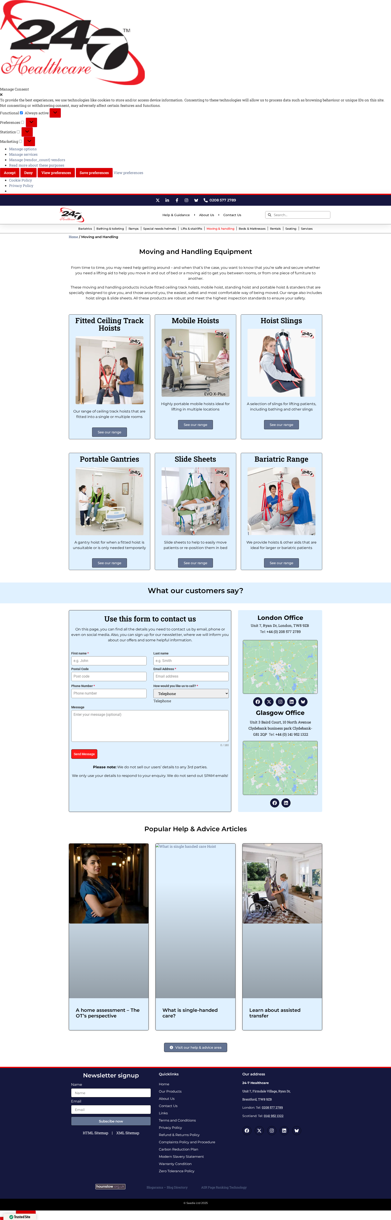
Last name (161, 653)
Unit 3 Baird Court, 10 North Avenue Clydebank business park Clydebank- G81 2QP (280, 728)
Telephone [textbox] (162, 700)
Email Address (164, 669)
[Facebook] (257, 701)
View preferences (56, 172)
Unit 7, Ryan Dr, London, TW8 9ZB (280, 625)
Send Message (84, 754)
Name (76, 1085)
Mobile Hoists (195, 320)
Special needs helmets (159, 228)
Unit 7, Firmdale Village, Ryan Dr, (266, 1091)
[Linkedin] (291, 701)
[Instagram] (280, 701)
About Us (206, 215)
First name (80, 653)
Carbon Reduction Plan (178, 1149)
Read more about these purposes (36, 165)
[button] (195, 94)
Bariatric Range (281, 459)
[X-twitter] (269, 701)
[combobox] (162, 700)
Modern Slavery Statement (181, 1156)
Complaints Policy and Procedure (187, 1142)
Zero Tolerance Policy (176, 1171)
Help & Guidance (176, 215)
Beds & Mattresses (252, 228)
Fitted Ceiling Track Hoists (109, 324)
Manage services (23, 154)
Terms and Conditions (177, 1120)
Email (76, 1101)
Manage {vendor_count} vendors (37, 159)
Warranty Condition (175, 1164)
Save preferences (94, 172)
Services (307, 228)
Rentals (275, 228)
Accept (10, 172)
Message (77, 707)
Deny (28, 172)
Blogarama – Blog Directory (167, 1187)
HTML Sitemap (95, 1132)
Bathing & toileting (110, 228)
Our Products (170, 1091)
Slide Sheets (195, 459)
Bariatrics (85, 228)
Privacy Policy (21, 185)
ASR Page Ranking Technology (224, 1187)
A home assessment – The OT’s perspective (108, 1013)
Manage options (23, 148)
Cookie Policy (20, 180)
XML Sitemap (127, 1132)
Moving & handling (220, 228)
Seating (290, 228)
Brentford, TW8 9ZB (257, 1099)
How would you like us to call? (175, 686)
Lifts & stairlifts (191, 228)
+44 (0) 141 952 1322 (291, 734)
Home (73, 237)
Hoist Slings (281, 320)
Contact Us (232, 215)
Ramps (134, 228)
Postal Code (80, 669)
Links (163, 1113)
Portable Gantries (109, 459)
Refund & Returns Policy (179, 1135)
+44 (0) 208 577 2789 (284, 631)
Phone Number (83, 686)
